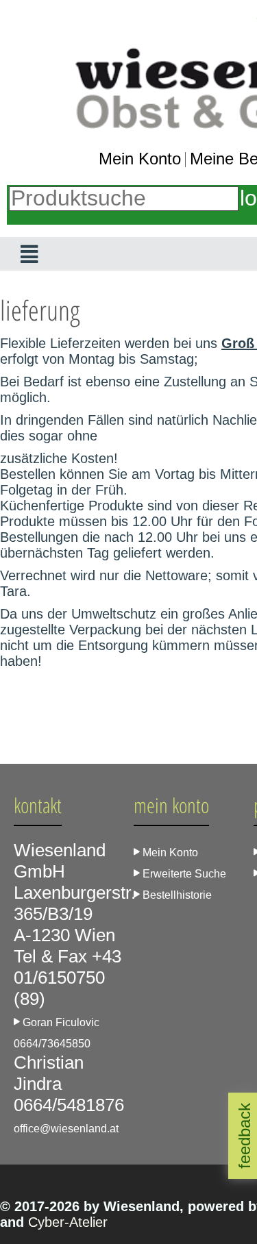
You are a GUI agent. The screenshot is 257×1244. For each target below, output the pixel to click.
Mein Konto (140, 158)
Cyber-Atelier (68, 1222)
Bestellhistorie (176, 895)
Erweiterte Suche (183, 874)
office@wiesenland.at (66, 1128)
